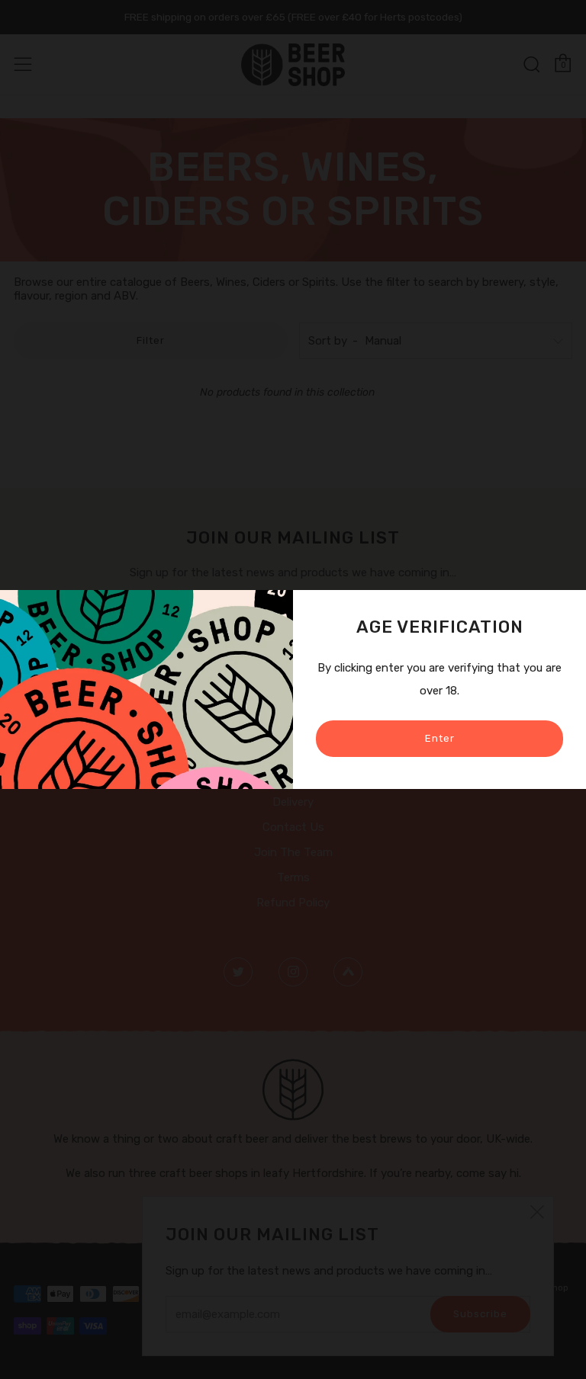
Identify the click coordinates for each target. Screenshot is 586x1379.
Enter (440, 738)
